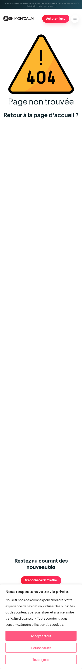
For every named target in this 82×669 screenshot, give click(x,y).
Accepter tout (41, 636)
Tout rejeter (41, 660)
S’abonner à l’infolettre (41, 580)
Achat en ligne (55, 18)
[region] (41, 626)
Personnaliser (41, 648)
